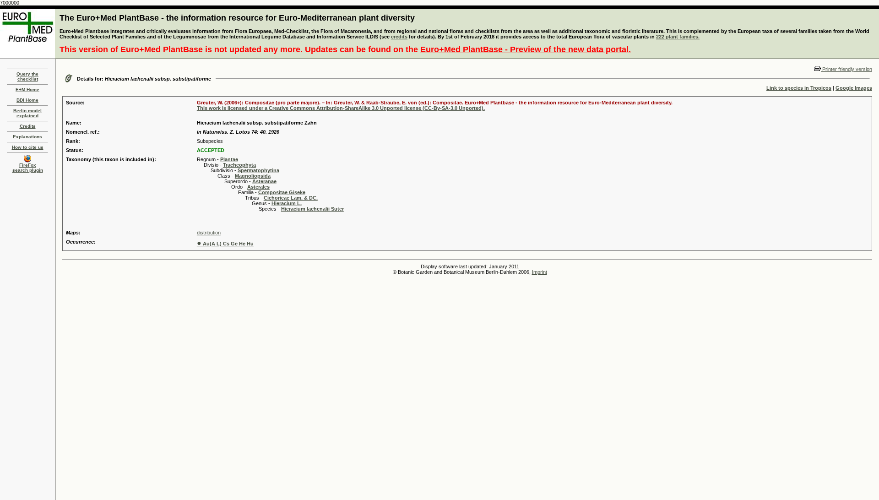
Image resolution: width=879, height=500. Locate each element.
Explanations (27, 136)
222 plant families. (678, 36)
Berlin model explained (27, 113)
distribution (209, 232)
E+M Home (27, 89)
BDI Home (27, 100)
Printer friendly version (846, 69)
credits (399, 36)
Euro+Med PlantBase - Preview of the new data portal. (525, 49)
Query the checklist (27, 76)
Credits (28, 126)
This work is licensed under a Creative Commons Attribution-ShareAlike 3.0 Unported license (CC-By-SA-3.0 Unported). (341, 108)
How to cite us (27, 147)
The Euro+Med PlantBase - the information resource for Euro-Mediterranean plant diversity (237, 17)
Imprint (539, 272)
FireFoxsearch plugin (27, 168)
